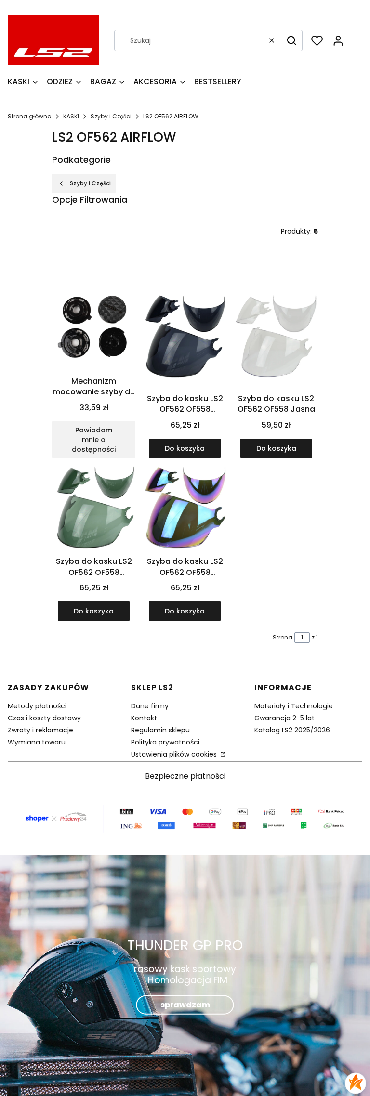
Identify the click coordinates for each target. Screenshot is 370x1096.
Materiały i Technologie (293, 706)
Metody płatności (37, 706)
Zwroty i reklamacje (40, 730)
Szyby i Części (111, 116)
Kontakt (144, 718)
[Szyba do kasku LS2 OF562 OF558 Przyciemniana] (93, 509)
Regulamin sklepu (160, 730)
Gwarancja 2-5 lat (284, 718)
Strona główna (30, 116)
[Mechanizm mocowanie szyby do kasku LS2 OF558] (93, 329)
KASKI (71, 116)
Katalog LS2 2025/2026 (292, 730)
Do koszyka (185, 448)
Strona (282, 637)
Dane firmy (150, 706)
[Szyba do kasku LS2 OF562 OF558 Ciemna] (184, 337)
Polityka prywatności (165, 742)
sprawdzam (185, 1004)
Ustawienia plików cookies (175, 754)
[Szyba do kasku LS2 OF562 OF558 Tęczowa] (184, 509)
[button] (291, 40)
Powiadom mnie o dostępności (94, 439)
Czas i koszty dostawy (44, 718)
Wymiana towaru (37, 742)
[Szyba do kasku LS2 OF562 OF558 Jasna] (276, 337)
